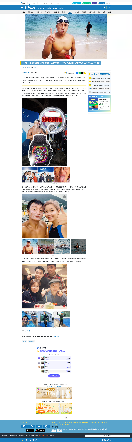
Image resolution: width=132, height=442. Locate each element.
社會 (105, 422)
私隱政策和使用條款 (43, 435)
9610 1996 (56, 337)
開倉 (62, 422)
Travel (34, 3)
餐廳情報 (54, 424)
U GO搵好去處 (77, 3)
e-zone (57, 3)
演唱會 (23, 12)
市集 (59, 422)
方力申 (28, 331)
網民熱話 (53, 429)
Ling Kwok (27, 72)
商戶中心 (94, 3)
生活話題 (29, 68)
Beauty (46, 3)
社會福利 (66, 424)
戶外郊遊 (60, 424)
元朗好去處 (85, 422)
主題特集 (110, 12)
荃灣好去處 (92, 422)
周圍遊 (84, 12)
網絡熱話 (31, 341)
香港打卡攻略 (101, 12)
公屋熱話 (48, 8)
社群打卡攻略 (87, 3)
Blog (52, 3)
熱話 (35, 68)
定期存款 (61, 8)
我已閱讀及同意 (107, 436)
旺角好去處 (100, 422)
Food (40, 3)
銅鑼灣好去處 (77, 422)
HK (29, 3)
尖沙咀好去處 (68, 422)
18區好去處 (92, 12)
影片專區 (77, 12)
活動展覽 (54, 422)
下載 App (102, 3)
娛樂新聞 (55, 8)
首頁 (23, 68)
